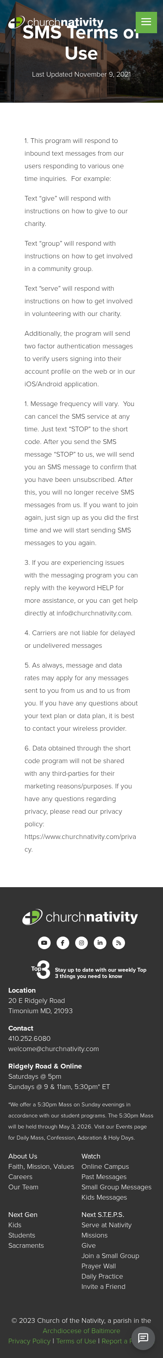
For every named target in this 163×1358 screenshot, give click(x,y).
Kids (14, 1225)
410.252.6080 (29, 1038)
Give (89, 1245)
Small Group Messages (117, 1187)
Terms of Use (76, 1341)
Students (21, 1235)
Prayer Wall (99, 1266)
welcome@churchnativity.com (53, 1048)
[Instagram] (81, 943)
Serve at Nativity (107, 1225)
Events (124, 1126)
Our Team (23, 1187)
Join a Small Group (110, 1255)
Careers (20, 1176)
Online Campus (105, 1166)
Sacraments (26, 1245)
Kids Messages (104, 1197)
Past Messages (104, 1176)
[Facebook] (63, 943)
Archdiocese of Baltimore (81, 1330)
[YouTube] (44, 943)
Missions (95, 1235)
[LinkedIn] (100, 943)
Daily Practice (102, 1276)
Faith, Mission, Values (41, 1166)
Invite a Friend (103, 1286)
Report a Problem (128, 1341)
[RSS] (118, 943)
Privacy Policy (29, 1341)
